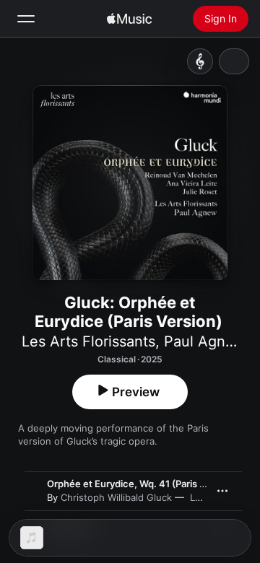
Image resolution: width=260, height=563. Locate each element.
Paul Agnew (204, 341)
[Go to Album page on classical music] (200, 61)
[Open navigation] (26, 19)
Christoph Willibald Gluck (116, 497)
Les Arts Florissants (88, 341)
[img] (129, 18)
